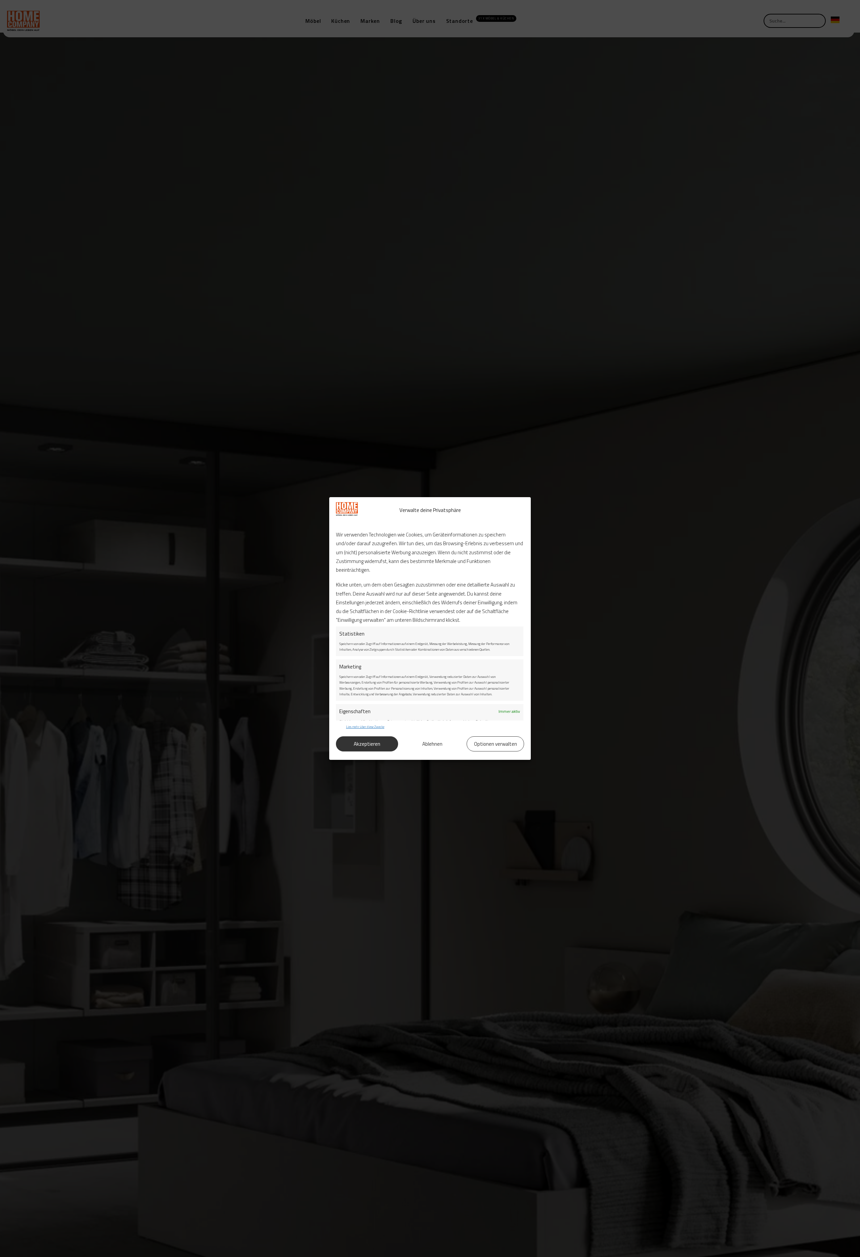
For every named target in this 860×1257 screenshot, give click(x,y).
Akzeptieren (367, 744)
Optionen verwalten (495, 744)
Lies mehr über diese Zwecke (365, 726)
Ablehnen (432, 744)
